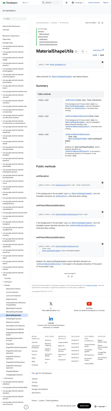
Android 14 (75, 351)
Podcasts (35, 365)
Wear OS (61, 346)
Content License (92, 285)
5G (46, 363)
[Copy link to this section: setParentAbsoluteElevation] (67, 205)
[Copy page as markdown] (83, 51)
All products (36, 393)
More (25, 3)
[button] (14, 47)
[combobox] (52, 3)
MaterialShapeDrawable (62, 77)
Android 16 (75, 344)
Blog (33, 361)
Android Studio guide (90, 345)
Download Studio (88, 359)
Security (34, 351)
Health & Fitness (48, 350)
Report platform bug (102, 341)
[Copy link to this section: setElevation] (51, 176)
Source (34, 354)
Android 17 (75, 340)
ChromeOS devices (62, 350)
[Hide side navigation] (26, 407)
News (34, 358)
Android (34, 342)
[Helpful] (99, 22)
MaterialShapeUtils (58, 64)
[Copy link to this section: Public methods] (58, 166)
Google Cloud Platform (40, 389)
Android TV (62, 360)
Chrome (34, 382)
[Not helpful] (102, 22)
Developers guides (88, 350)
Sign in (105, 3)
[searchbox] (15, 19)
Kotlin (95, 55)
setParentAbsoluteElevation (77, 116)
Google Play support (102, 353)
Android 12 (75, 358)
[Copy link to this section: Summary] (50, 86)
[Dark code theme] (102, 62)
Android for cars (62, 355)
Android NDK (89, 364)
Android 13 (75, 354)
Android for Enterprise (36, 347)
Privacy (47, 359)
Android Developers (42, 23)
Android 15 (75, 347)
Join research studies (102, 358)
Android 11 (75, 361)
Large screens (63, 342)
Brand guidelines (52, 400)
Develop (54, 23)
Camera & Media (48, 355)
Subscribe (84, 406)
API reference (9, 11)
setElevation (71, 100)
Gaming (48, 340)
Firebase (35, 386)
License (41, 400)
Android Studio (94, 3)
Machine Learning (48, 344)
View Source (97, 50)
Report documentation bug (103, 347)
